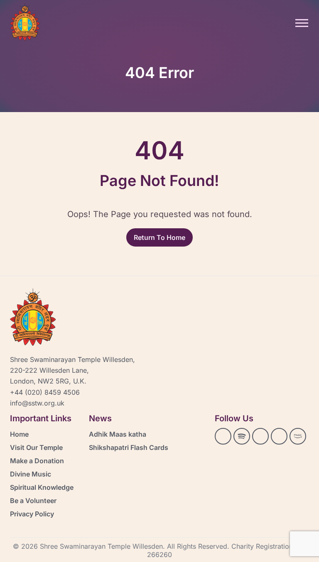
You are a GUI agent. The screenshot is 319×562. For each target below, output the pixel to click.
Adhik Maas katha (117, 434)
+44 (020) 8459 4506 (45, 392)
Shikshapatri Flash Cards (128, 447)
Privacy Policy (32, 514)
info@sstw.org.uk (37, 403)
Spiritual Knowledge (42, 487)
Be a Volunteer (33, 500)
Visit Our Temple (36, 447)
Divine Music (30, 474)
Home (19, 434)
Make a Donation (37, 461)
